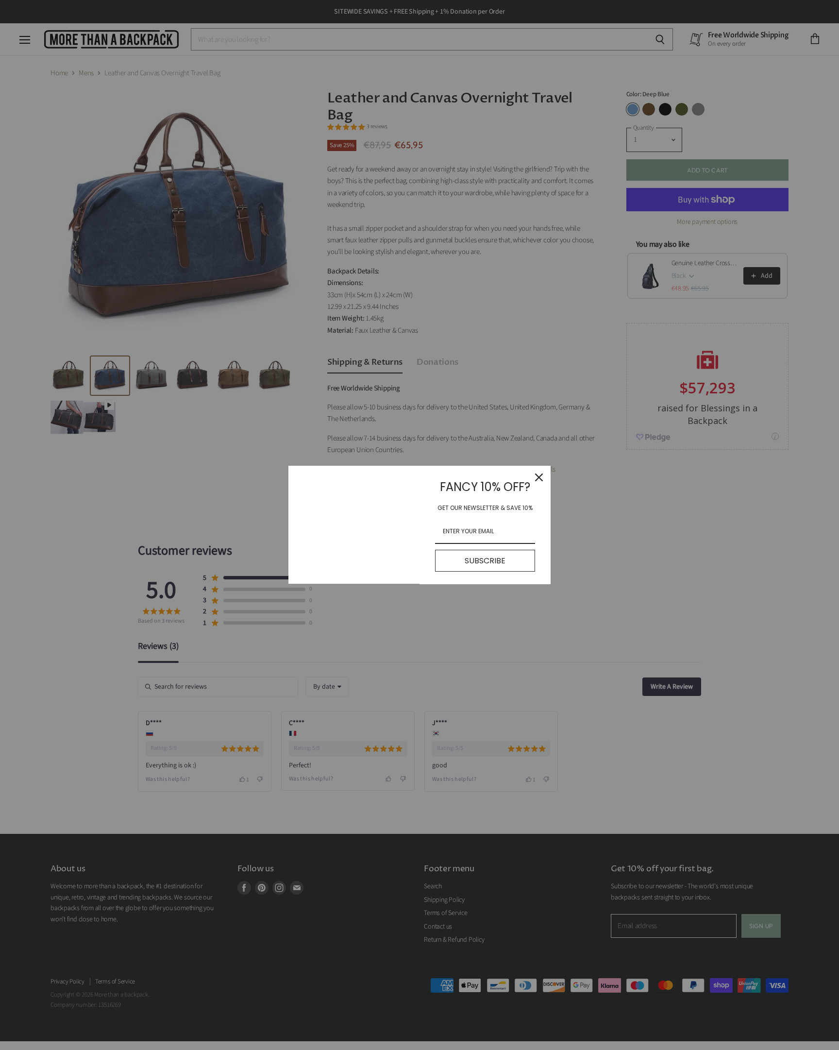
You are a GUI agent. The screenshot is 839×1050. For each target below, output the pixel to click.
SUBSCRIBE (485, 560)
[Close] (539, 477)
